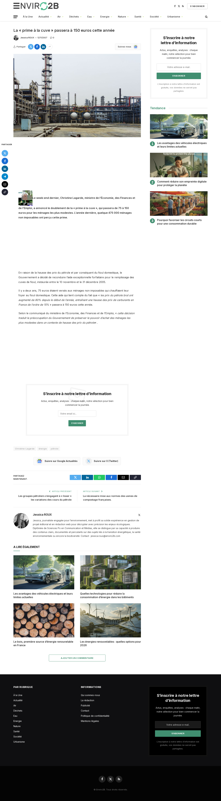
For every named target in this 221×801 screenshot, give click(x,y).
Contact (85, 710)
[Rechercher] (206, 16)
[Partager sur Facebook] (37, 47)
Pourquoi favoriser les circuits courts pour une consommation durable (179, 221)
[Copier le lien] (5, 192)
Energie (104, 16)
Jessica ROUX (27, 37)
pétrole (54, 448)
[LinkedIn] (5, 168)
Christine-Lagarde (25, 448)
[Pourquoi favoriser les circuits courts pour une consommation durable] (179, 203)
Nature (122, 16)
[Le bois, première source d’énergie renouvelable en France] (43, 620)
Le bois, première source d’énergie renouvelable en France (43, 643)
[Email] (5, 184)
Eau (89, 16)
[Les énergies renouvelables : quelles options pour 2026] (110, 620)
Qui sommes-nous (90, 695)
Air (59, 16)
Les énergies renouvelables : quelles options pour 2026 (110, 643)
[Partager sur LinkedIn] (43, 47)
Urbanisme (173, 16)
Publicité (85, 705)
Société (154, 16)
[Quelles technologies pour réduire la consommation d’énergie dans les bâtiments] (110, 572)
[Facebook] (5, 161)
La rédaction (87, 700)
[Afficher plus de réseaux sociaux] (49, 47)
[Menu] (15, 16)
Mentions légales (90, 721)
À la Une (28, 16)
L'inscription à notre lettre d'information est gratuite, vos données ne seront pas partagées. (179, 87)
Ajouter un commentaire (77, 658)
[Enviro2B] (36, 6)
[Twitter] (5, 153)
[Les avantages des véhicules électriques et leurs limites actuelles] (43, 572)
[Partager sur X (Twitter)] (30, 47)
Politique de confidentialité (95, 715)
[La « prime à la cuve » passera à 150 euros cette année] (77, 95)
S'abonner (197, 6)
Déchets (74, 16)
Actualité (44, 16)
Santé (137, 16)
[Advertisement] (77, 166)
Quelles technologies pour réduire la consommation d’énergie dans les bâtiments (107, 595)
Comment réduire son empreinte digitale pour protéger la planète (182, 183)
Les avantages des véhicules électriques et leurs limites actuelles (43, 595)
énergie (43, 448)
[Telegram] (5, 176)
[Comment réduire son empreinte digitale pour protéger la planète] (179, 165)
